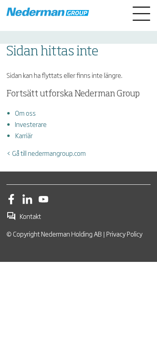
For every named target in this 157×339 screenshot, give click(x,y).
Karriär (24, 135)
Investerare (31, 124)
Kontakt (30, 216)
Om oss (25, 113)
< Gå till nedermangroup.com (46, 153)
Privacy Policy (124, 234)
